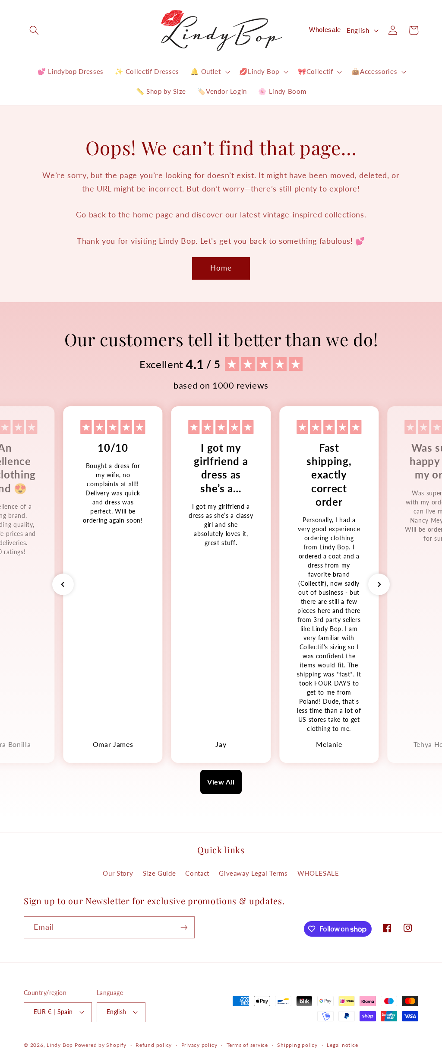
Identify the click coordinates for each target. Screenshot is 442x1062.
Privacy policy (199, 1045)
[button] (34, 30)
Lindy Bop (60, 1045)
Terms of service (247, 1045)
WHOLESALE (318, 873)
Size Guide (159, 873)
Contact (197, 873)
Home (221, 268)
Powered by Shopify (100, 1045)
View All (221, 782)
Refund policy (154, 1045)
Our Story (118, 873)
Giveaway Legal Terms (253, 873)
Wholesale (325, 29)
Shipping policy (297, 1045)
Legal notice (342, 1045)
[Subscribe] (184, 927)
